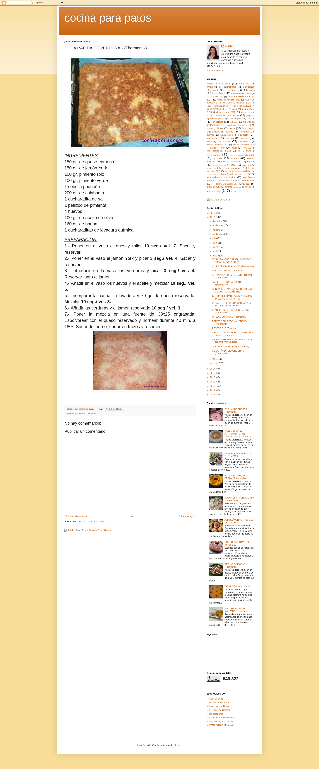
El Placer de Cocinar (219, 710)
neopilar (229, 46)
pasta (234, 148)
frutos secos (248, 128)
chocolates (218, 93)
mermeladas (244, 141)
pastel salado (81, 413)
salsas (251, 161)
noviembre (218, 225)
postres (217, 158)
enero (215, 363)
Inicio (132, 516)
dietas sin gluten (235, 119)
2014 (213, 381)
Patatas (227, 150)
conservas (221, 115)
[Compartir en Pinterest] (121, 409)
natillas (213, 148)
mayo (215, 247)
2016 (213, 373)
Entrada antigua (187, 516)
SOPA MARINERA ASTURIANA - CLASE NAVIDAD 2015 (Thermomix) (238, 434)
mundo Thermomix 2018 (218, 145)
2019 (213, 213)
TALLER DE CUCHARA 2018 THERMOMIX (226, 283)
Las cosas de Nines (219, 706)
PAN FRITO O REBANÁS (221, 725)
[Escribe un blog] (110, 409)
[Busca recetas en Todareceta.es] (218, 199)
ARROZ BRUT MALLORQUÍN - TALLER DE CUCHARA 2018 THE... (232, 290)
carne (235, 90)
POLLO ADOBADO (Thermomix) (228, 270)
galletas (216, 131)
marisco (230, 138)
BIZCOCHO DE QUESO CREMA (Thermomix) (236, 476)
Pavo (248, 151)
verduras (92, 413)
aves (221, 87)
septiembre (218, 234)
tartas (245, 183)
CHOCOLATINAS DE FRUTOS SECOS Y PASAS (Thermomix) (232, 333)
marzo (215, 255)
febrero (216, 359)
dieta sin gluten (217, 119)
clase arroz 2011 (215, 96)
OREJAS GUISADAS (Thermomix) (229, 317)
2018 (213, 217)
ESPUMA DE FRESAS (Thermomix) (235, 410)
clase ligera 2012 (241, 106)
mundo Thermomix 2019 (244, 145)
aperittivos (244, 83)
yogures (234, 191)
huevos (210, 135)
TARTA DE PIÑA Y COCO (237, 586)
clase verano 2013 (225, 112)
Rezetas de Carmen (219, 702)
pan (223, 148)
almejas (210, 84)
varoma (248, 187)
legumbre (243, 134)
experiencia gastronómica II (238, 125)
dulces (251, 118)
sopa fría (246, 165)
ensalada (217, 121)
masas (244, 138)
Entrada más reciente (76, 516)
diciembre (217, 221)
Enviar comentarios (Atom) (92, 521)
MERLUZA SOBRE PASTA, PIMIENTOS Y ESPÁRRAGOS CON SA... (232, 260)
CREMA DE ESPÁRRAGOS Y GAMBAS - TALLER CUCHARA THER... (232, 297)
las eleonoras (216, 714)
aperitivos (224, 83)
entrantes (234, 122)
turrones (228, 187)
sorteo (209, 168)
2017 (213, 369)
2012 (213, 390)
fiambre (210, 128)
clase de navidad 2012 (228, 100)
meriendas (224, 141)
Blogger (177, 745)
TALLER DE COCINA (233, 171)
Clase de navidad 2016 (238, 102)
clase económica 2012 (217, 106)
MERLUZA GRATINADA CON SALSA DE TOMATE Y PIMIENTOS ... (232, 340)
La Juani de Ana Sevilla (221, 721)
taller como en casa (228, 168)
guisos (229, 131)
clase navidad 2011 (217, 109)
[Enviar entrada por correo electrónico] (101, 409)
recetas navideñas (230, 161)
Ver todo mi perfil (215, 70)
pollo (252, 154)
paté (239, 151)
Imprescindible (226, 135)
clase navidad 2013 (241, 93)
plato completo (237, 155)
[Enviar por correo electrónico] (107, 409)
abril (214, 251)
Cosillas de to (216, 698)
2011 (213, 394)
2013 (213, 386)
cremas (234, 115)
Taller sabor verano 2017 (227, 184)
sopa (233, 165)
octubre (216, 230)
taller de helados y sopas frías (222, 177)
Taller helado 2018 (229, 180)
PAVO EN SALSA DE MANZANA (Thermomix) (236, 610)
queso (234, 158)
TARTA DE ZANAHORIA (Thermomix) (230, 346)
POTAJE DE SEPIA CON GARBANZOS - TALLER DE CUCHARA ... (232, 304)
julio (214, 238)
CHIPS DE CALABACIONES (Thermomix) (233, 266)
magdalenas (213, 138)
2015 (213, 377)
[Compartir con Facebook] (117, 409)
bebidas (231, 86)
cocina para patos (107, 18)
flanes (220, 128)
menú (209, 141)
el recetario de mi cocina (221, 717)
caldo (226, 90)
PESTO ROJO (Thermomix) (225, 328)
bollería (215, 90)
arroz (210, 86)
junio (215, 242)
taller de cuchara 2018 (240, 174)
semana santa (219, 165)
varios (238, 187)
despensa (250, 116)
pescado (213, 154)
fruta (232, 128)
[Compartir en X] (114, 409)
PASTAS (247, 148)
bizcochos (249, 86)
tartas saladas (214, 187)
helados (245, 131)
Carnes (250, 90)
